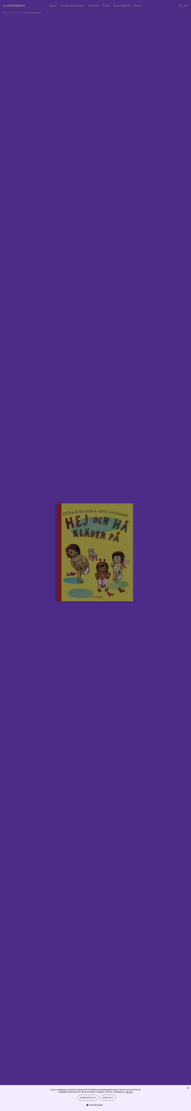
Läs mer (129, 1091)
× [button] (188, 1088)
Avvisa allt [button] (107, 1098)
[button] (96, 1105)
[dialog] (95, 555)
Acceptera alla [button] (88, 1098)
